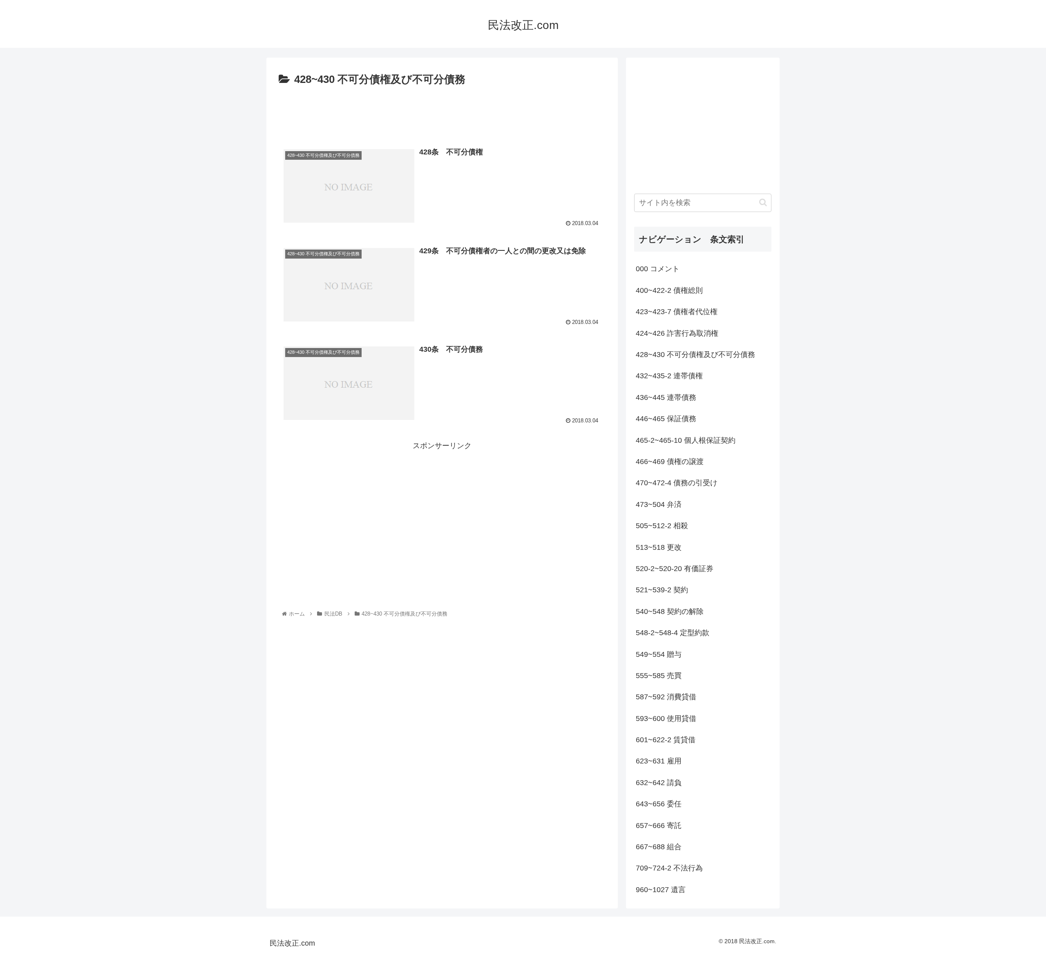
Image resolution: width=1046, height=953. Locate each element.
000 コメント (657, 269)
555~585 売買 (659, 676)
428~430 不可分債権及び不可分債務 (695, 354)
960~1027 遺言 (661, 890)
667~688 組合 (659, 847)
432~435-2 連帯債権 (669, 376)
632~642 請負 (659, 783)
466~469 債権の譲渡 (670, 462)
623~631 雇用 (659, 761)
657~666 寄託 (659, 825)
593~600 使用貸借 (666, 718)
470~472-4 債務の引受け (676, 483)
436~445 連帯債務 (666, 397)
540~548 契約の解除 (670, 611)
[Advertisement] (442, 111)
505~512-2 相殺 (662, 526)
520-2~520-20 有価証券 (674, 569)
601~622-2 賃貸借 (665, 740)
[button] (763, 202)
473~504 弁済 (659, 504)
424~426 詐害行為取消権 (677, 333)
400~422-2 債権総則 (669, 290)
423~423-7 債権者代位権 (676, 312)
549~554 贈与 (659, 654)
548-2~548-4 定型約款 (672, 633)
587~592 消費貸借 (666, 697)
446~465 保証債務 (666, 419)
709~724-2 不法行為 (669, 868)
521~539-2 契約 (662, 590)
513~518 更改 (659, 547)
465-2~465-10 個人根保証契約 (685, 440)
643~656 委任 (659, 804)
